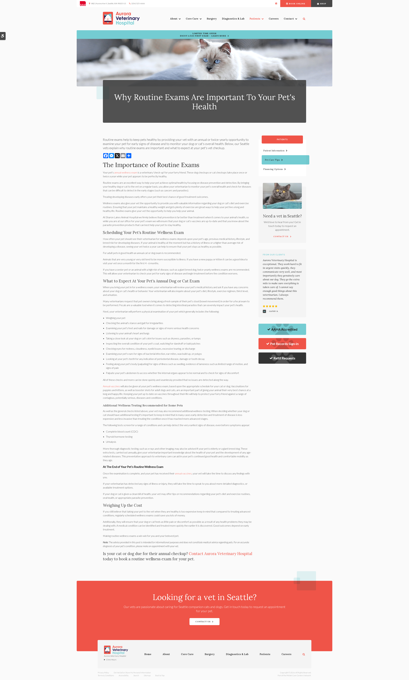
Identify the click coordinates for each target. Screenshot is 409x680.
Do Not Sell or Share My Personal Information (132, 672)
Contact (289, 18)
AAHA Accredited (284, 329)
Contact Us (203, 621)
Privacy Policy (103, 672)
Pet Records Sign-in (284, 344)
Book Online (297, 3)
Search (136, 675)
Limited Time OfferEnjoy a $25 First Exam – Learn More (203, 34)
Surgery (212, 18)
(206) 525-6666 (138, 3)
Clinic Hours (111, 659)
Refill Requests (284, 358)
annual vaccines (183, 473)
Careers (274, 18)
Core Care (192, 18)
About (173, 18)
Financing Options (273, 169)
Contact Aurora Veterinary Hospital (220, 553)
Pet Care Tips (272, 159)
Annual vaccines (111, 386)
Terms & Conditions (106, 675)
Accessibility (124, 675)
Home (147, 654)
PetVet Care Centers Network (298, 675)
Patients (255, 18)
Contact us (281, 236)
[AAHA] (84, 3)
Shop (323, 3)
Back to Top (159, 675)
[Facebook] (276, 3)
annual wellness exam (125, 172)
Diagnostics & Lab (233, 18)
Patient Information (273, 150)
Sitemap (147, 675)
